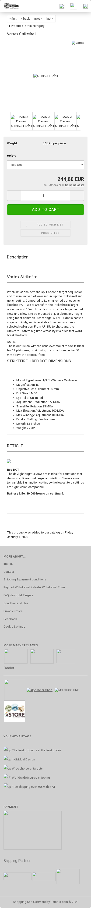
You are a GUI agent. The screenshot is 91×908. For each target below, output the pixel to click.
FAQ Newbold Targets (18, 595)
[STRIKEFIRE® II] (45, 76)
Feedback (10, 619)
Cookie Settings (14, 626)
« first (13, 18)
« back (25, 18)
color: (11, 155)
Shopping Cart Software (29, 902)
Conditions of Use (16, 603)
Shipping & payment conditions (25, 579)
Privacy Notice (13, 611)
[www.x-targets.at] (9, 6)
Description (17, 256)
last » (49, 18)
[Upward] (78, 901)
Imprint (8, 563)
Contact (9, 571)
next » (38, 18)
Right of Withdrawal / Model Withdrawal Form (34, 587)
